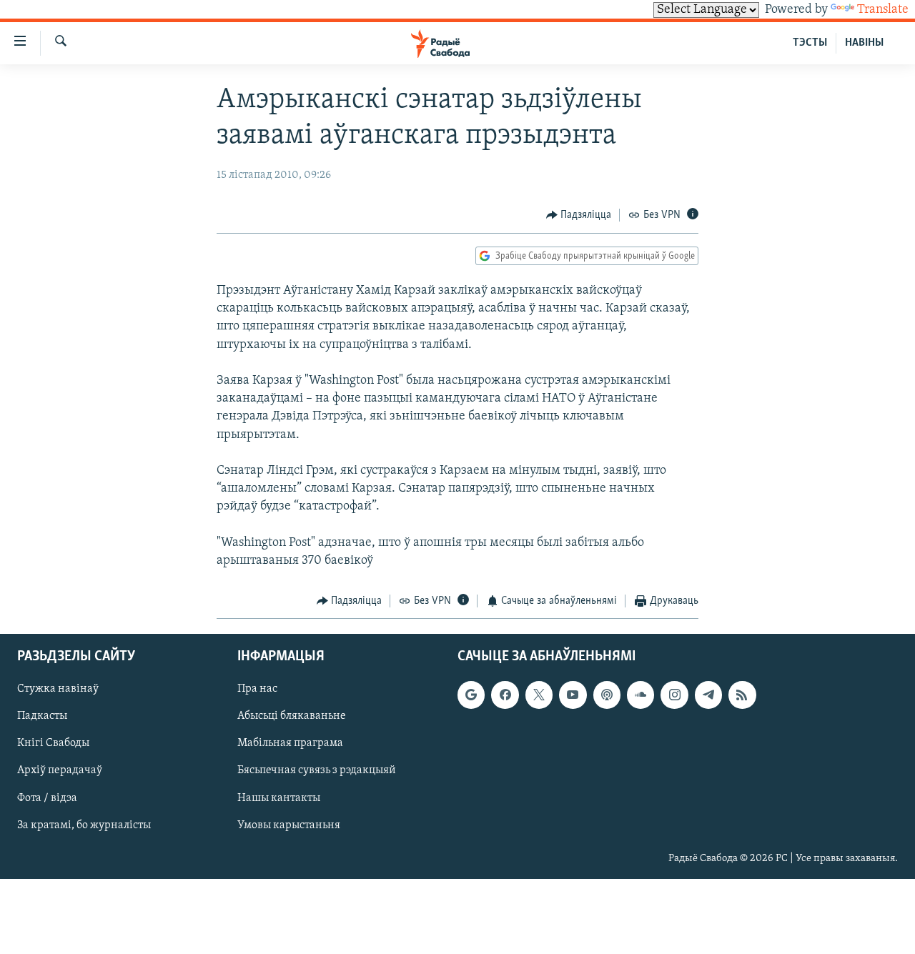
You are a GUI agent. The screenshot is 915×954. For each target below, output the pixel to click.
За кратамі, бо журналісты (84, 824)
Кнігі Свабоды (53, 743)
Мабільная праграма (290, 743)
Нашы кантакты (278, 797)
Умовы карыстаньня (288, 824)
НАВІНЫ (864, 43)
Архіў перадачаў (59, 770)
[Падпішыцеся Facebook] (504, 694)
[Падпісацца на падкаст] (606, 694)
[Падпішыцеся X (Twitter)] (539, 694)
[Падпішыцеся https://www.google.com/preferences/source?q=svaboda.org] (471, 694)
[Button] (579, 215)
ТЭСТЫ (810, 43)
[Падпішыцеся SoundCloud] (640, 694)
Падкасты (42, 716)
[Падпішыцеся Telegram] (708, 694)
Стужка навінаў (58, 689)
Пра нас (257, 689)
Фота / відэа (47, 797)
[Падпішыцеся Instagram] (674, 694)
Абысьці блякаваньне (291, 716)
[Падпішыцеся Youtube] (572, 694)
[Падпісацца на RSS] (742, 694)
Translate (883, 10)
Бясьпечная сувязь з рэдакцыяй (316, 770)
